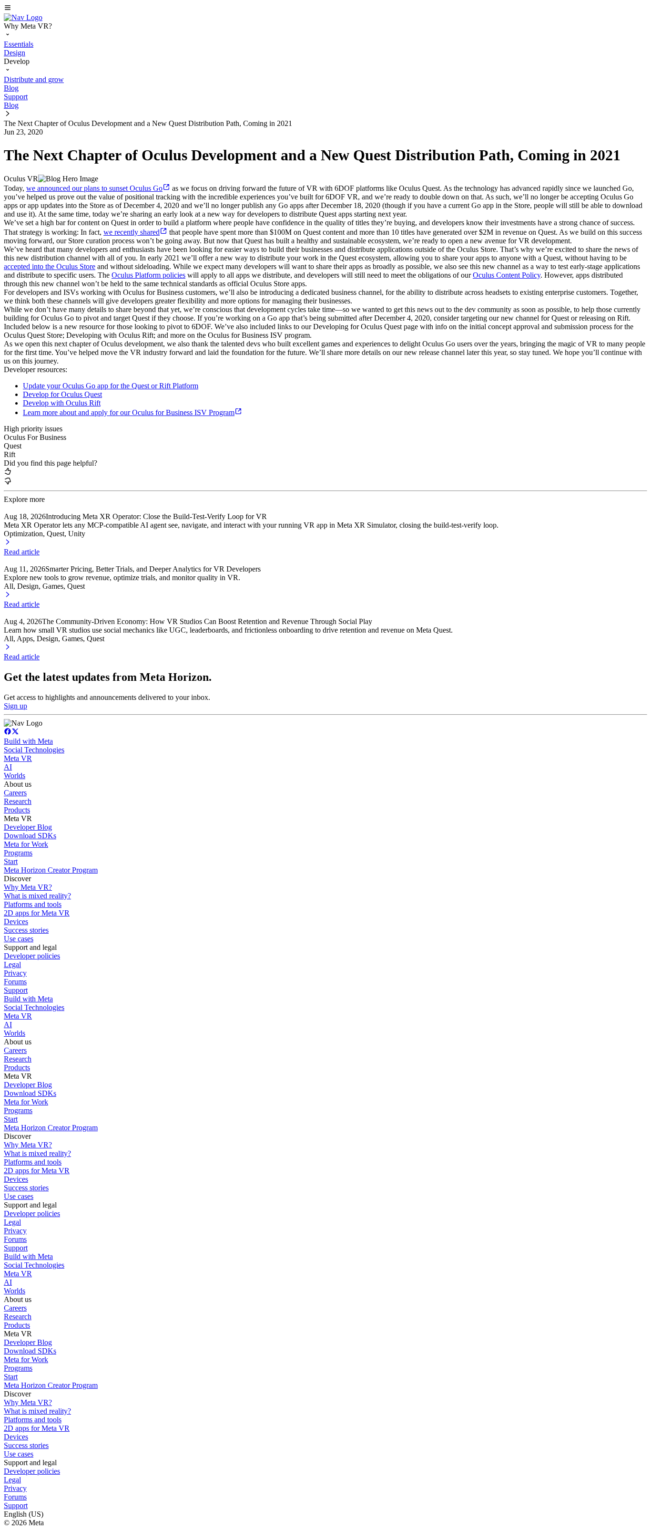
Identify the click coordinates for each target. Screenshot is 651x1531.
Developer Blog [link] (28, 827)
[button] (325, 8)
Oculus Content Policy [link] (506, 275)
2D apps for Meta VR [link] (37, 913)
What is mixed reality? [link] (37, 896)
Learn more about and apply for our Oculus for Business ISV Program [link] (128, 412)
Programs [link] (18, 853)
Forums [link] (15, 982)
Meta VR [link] (18, 758)
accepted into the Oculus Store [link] (49, 266)
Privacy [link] (15, 973)
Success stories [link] (26, 930)
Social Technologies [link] (34, 750)
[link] (23, 17)
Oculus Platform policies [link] (148, 275)
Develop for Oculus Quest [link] (62, 394)
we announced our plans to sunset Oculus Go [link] (94, 188)
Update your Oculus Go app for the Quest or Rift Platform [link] (110, 386)
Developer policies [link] (32, 956)
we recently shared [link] (131, 232)
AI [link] (8, 767)
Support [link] (16, 990)
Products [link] (17, 810)
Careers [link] (15, 793)
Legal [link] (12, 964)
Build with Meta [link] (28, 741)
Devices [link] (16, 921)
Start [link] (11, 861)
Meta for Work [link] (26, 844)
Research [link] (17, 801)
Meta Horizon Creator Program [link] (51, 870)
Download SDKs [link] (30, 836)
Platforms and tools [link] (32, 904)
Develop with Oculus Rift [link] (62, 403)
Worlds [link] (14, 775)
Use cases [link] (18, 939)
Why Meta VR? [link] (28, 887)
